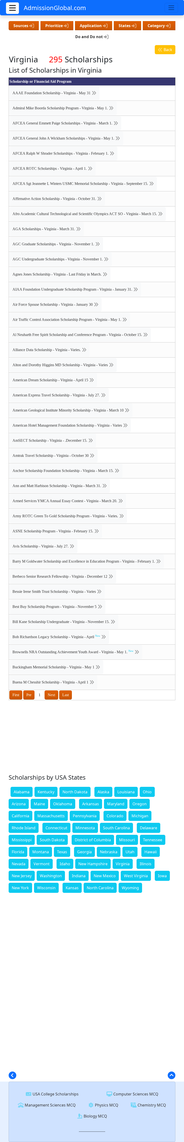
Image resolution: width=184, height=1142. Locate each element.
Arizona (19, 803)
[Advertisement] (92, 738)
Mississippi (22, 839)
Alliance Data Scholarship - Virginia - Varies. (47, 350)
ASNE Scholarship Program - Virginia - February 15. (53, 531)
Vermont (42, 863)
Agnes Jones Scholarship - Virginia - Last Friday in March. (57, 274)
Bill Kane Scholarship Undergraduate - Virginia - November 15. (61, 622)
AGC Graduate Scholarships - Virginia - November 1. (53, 244)
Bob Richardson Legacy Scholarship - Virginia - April (56, 637)
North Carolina (100, 887)
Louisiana (126, 792)
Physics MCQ (106, 1105)
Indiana (79, 875)
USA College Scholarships (55, 1094)
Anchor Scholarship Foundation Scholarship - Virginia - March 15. (63, 471)
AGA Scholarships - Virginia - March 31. (44, 229)
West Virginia (136, 875)
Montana (40, 851)
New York (20, 887)
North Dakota (75, 792)
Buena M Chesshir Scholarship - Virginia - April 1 (50, 682)
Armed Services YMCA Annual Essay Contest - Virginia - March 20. (65, 501)
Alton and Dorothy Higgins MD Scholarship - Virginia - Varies (60, 365)
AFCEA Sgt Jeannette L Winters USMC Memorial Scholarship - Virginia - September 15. (80, 184)
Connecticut (56, 827)
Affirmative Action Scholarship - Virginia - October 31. (54, 199)
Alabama (21, 792)
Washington (51, 875)
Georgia (84, 851)
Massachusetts (51, 815)
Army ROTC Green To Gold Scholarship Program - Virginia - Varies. (65, 516)
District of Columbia (93, 839)
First (15, 695)
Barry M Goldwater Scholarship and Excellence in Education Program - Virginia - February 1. (84, 561)
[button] (12, 8)
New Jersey (22, 875)
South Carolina (116, 827)
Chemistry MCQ (151, 1105)
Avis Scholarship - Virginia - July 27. (40, 546)
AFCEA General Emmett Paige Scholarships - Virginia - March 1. (62, 123)
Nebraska (108, 851)
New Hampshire (93, 863)
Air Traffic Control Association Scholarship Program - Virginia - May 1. (67, 320)
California (20, 815)
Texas (62, 851)
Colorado (115, 815)
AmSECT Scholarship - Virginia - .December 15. (50, 440)
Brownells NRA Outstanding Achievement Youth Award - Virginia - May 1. (72, 652)
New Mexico (105, 875)
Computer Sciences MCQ (135, 1094)
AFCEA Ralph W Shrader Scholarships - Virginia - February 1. (60, 153)
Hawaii (150, 851)
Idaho (65, 863)
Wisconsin (46, 887)
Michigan (140, 815)
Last (65, 695)
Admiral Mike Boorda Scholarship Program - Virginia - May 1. (60, 108)
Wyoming (130, 887)
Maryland (115, 803)
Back (167, 49)
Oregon (139, 803)
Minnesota (85, 827)
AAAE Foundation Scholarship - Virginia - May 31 (52, 93)
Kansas (72, 887)
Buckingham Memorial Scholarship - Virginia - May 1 (53, 667)
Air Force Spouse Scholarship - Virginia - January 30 (53, 304)
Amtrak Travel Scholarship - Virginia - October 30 (51, 455)
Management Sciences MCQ (50, 1105)
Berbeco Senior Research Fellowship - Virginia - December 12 (60, 576)
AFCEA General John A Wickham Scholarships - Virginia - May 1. (63, 138)
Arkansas (90, 803)
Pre (28, 695)
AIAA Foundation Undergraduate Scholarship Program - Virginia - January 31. (72, 289)
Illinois (145, 863)
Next (51, 695)
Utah (130, 851)
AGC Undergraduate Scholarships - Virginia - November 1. (58, 259)
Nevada (18, 863)
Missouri (127, 839)
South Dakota (52, 839)
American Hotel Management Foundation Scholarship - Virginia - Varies (67, 425)
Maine (39, 803)
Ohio (147, 792)
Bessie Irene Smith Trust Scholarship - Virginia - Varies (54, 591)
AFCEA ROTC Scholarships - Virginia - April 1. (50, 168)
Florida (18, 851)
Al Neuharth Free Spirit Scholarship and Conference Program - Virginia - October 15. (77, 335)
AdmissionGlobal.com (55, 8)
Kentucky (46, 792)
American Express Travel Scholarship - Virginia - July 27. (56, 395)
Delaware (148, 827)
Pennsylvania (85, 815)
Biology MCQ (95, 1116)
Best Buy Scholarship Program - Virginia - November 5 (55, 607)
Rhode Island (23, 827)
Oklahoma (62, 803)
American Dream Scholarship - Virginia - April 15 (50, 380)
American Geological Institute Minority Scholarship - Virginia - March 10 (68, 410)
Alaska (103, 792)
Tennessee (152, 839)
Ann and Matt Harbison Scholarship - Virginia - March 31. (57, 486)
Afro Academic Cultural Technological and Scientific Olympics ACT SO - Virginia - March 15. (85, 214)
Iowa (162, 875)
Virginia (123, 863)
